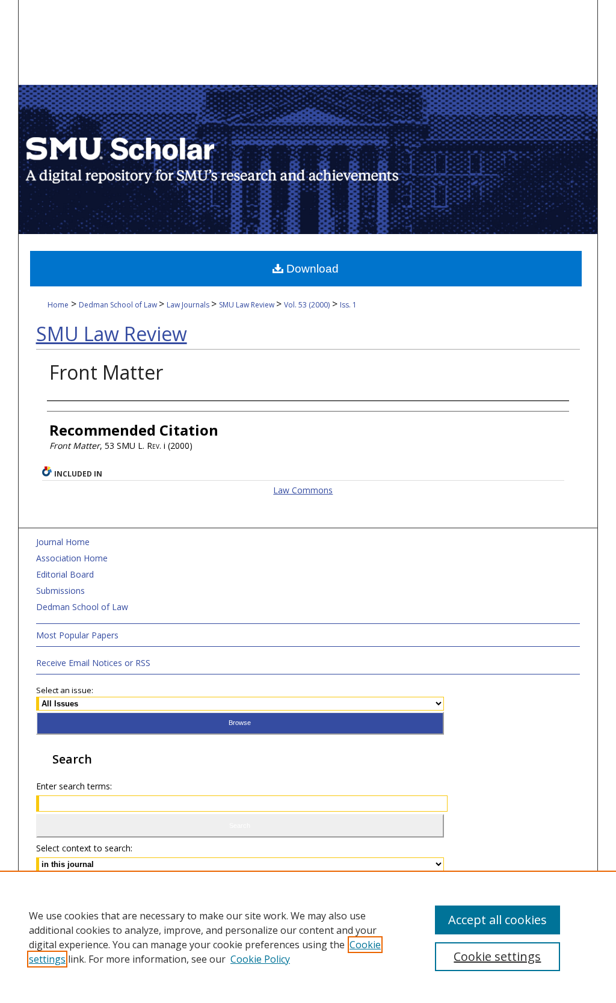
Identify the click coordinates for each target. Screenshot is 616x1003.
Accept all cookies (497, 920)
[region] (308, 937)
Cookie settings (497, 956)
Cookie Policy (260, 959)
